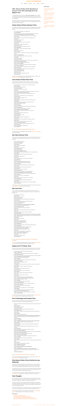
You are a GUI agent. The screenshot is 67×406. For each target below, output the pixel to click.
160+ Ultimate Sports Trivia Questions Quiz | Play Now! (22, 396)
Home (22, 3)
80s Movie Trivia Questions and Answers (20, 395)
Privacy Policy (47, 404)
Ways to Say (30, 3)
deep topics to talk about (16, 77)
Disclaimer (44, 404)
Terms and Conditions (52, 404)
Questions (25, 3)
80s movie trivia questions (36, 131)
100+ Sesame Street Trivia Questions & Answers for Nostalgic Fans (24, 397)
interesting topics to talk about (16, 186)
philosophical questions (15, 373)
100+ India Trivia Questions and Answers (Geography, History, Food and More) (25, 398)
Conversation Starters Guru (33, 1)
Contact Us (42, 3)
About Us (37, 404)
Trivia (34, 3)
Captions (38, 3)
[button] (46, 3)
